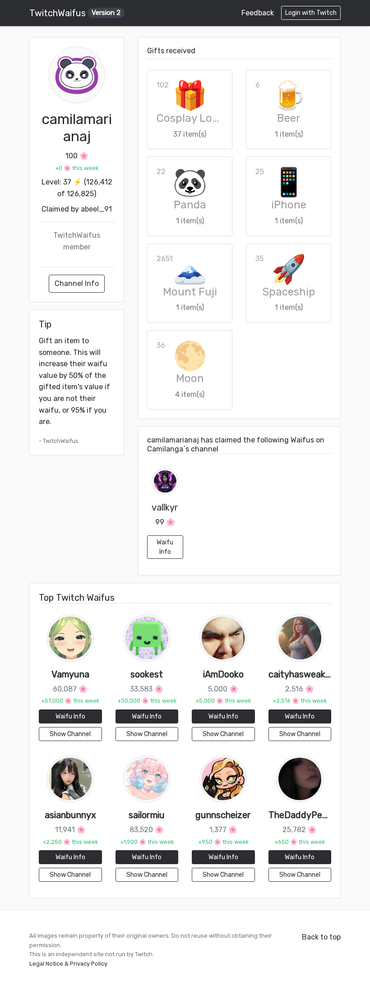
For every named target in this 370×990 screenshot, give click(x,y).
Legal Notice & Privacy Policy (68, 963)
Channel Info (77, 283)
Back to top (321, 937)
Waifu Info (165, 547)
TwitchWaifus (74, 13)
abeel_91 (96, 209)
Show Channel (70, 734)
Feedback (257, 13)
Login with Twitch (311, 13)
